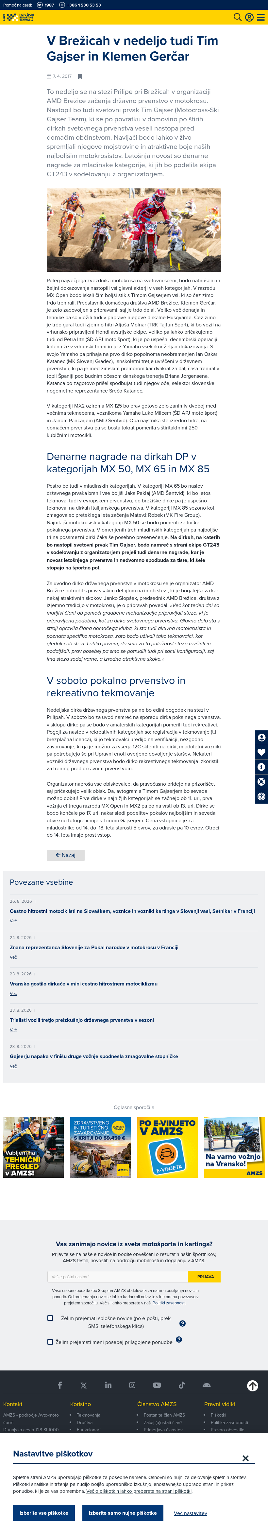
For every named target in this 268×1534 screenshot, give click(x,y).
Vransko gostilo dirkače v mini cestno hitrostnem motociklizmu (84, 983)
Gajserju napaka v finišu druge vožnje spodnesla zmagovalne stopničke (94, 1056)
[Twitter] (83, 1385)
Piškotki (218, 1415)
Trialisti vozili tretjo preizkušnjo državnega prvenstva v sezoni (82, 1020)
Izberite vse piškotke (44, 1513)
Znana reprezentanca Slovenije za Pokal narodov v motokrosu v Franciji (94, 947)
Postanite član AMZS (164, 1415)
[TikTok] (182, 1385)
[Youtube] (157, 1385)
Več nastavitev (190, 1513)
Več (13, 921)
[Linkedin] (108, 1385)
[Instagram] (132, 1385)
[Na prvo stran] (32, 17)
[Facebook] (60, 1385)
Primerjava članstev (163, 1429)
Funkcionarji (89, 1429)
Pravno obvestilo (227, 1429)
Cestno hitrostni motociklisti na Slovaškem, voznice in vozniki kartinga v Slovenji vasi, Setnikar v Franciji (132, 911)
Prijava (205, 1277)
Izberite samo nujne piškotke (123, 1513)
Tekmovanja (88, 1415)
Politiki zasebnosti (169, 1303)
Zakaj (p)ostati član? (163, 1422)
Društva (84, 1422)
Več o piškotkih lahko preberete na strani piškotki (139, 1491)
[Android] (207, 1385)
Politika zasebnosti (229, 1422)
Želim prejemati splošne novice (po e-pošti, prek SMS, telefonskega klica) (116, 1322)
